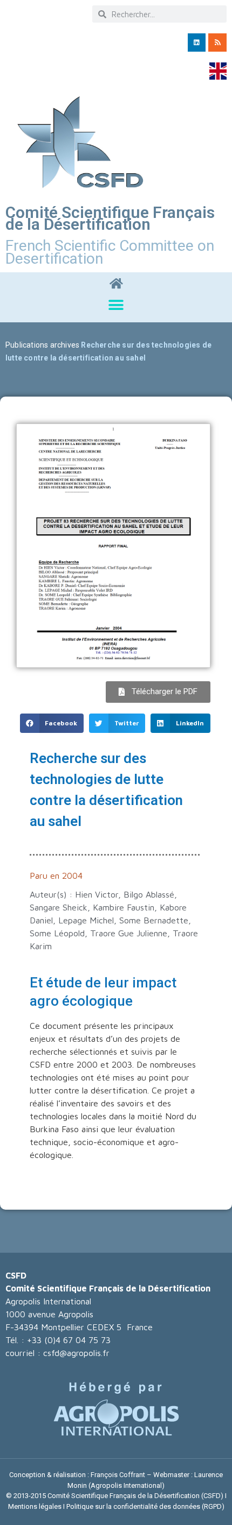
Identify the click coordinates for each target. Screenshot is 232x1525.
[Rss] (217, 42)
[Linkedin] (197, 42)
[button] (116, 305)
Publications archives (42, 345)
